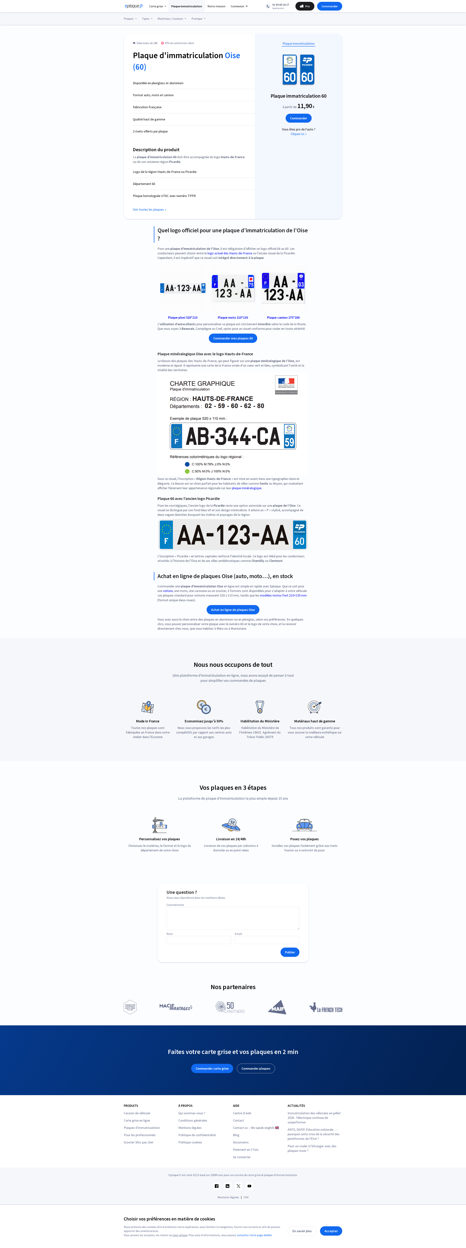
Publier (290, 952)
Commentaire (175, 905)
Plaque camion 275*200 (283, 317)
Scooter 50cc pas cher (138, 1142)
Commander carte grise (212, 1068)
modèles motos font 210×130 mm (283, 595)
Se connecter (242, 1157)
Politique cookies (190, 1142)
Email (238, 934)
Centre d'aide (242, 1113)
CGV (246, 1197)
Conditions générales (192, 1120)
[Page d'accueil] (133, 6)
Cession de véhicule (137, 1113)
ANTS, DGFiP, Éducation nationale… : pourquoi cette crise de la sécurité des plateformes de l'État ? (313, 1134)
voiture (168, 591)
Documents (241, 1142)
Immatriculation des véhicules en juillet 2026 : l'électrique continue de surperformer (314, 1117)
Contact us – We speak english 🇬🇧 (256, 1128)
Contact (238, 1120)
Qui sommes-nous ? (191, 1113)
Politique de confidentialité (197, 1135)
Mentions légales (190, 1128)
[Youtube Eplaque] (249, 1186)
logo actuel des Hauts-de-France (230, 253)
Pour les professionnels (140, 1135)
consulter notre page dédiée (254, 1235)
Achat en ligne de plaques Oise (233, 610)
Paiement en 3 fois (245, 1149)
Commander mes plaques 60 (233, 338)
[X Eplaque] (238, 1186)
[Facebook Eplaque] (216, 1186)
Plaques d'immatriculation (142, 1128)
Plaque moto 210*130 (233, 317)
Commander (330, 6)
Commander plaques (256, 1068)
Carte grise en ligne (137, 1120)
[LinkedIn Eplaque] (227, 1186)
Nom (170, 934)
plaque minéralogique (246, 488)
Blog (236, 1135)
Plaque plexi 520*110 (182, 317)
